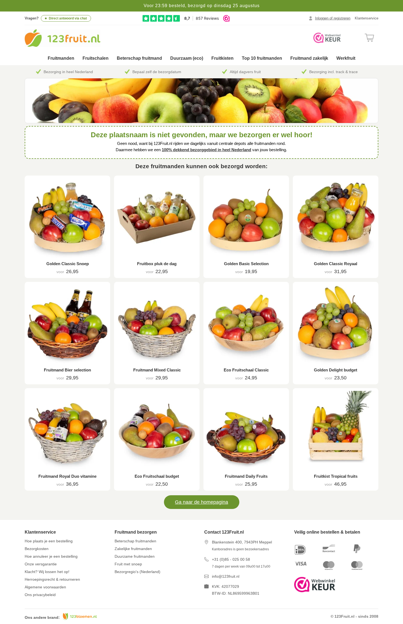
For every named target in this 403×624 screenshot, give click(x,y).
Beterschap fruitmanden (135, 541)
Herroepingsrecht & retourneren (52, 579)
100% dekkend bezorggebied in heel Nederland (206, 149)
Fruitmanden (61, 58)
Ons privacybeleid (40, 594)
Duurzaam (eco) (186, 58)
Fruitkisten (222, 58)
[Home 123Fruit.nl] (69, 38)
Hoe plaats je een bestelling (49, 541)
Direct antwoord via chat (68, 18)
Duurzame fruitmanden (135, 556)
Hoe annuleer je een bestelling (51, 556)
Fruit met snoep (128, 564)
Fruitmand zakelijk (309, 58)
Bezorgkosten (37, 548)
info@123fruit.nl (225, 576)
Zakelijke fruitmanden (133, 548)
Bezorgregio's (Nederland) (137, 571)
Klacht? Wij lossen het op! (47, 571)
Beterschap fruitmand (139, 58)
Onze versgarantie (41, 564)
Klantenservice (366, 18)
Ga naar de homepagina (201, 502)
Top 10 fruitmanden (262, 58)
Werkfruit (345, 58)
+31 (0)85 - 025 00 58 (231, 559)
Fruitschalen (96, 58)
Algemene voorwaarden (45, 587)
